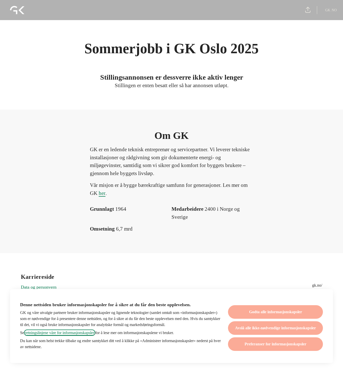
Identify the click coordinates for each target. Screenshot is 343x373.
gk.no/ (317, 285)
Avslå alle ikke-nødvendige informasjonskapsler (275, 328)
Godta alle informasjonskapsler (275, 312)
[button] (308, 10)
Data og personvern (38, 287)
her (102, 193)
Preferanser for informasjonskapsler (275, 344)
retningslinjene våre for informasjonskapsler (59, 333)
